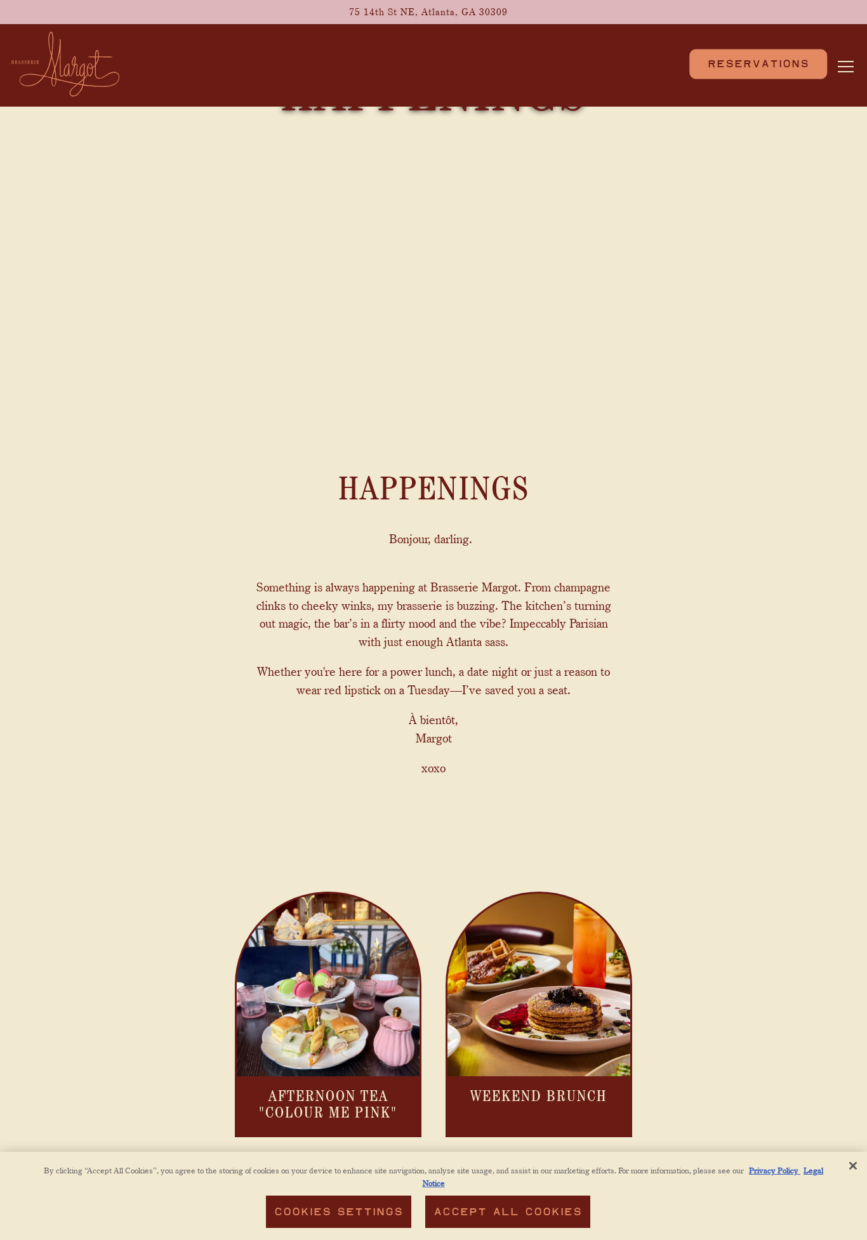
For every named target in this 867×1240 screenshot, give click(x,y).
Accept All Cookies (508, 1211)
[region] (433, 1196)
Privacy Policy (774, 1170)
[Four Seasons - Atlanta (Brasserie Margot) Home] (65, 62)
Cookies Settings (338, 1211)
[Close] (853, 1166)
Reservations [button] (758, 63)
